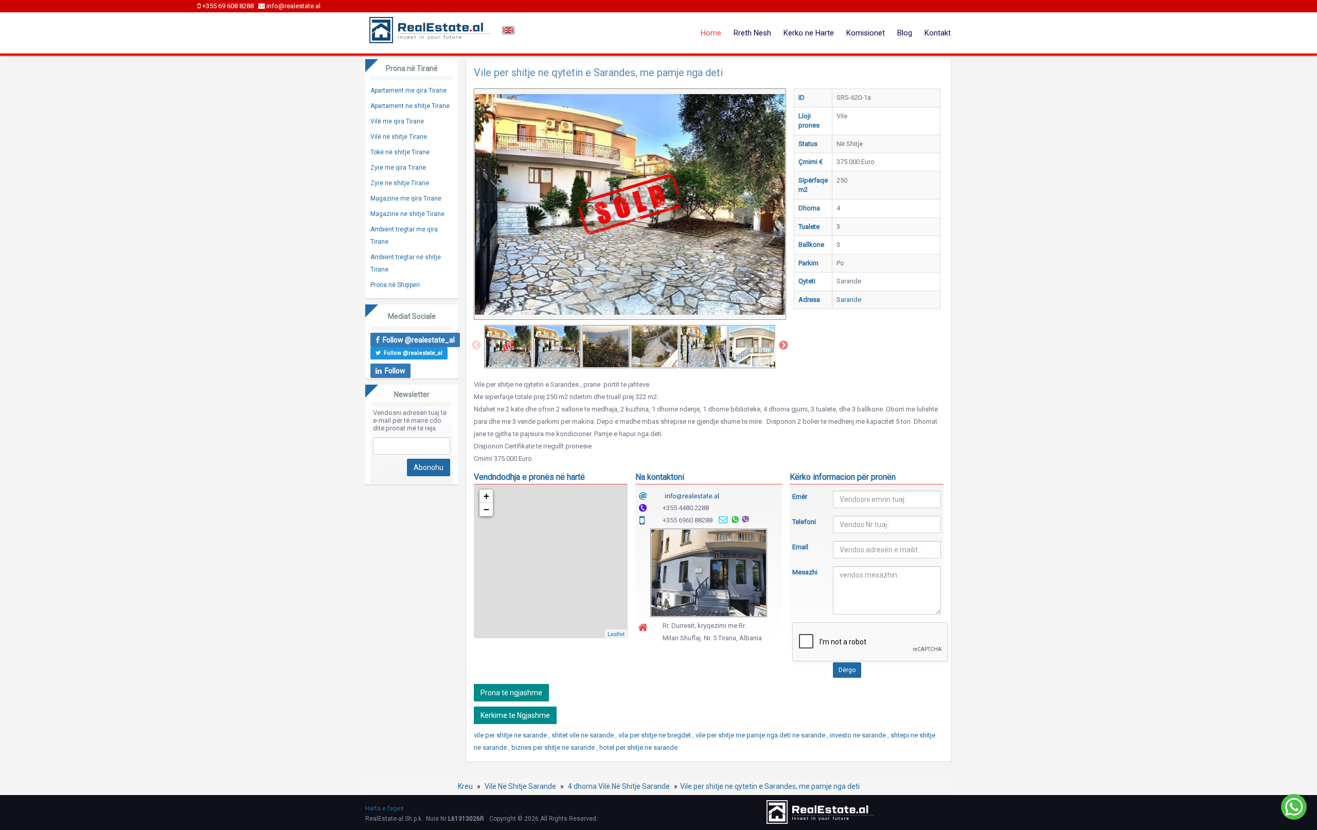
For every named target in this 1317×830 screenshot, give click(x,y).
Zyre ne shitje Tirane (399, 183)
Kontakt (937, 33)
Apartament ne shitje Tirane (410, 106)
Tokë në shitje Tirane (400, 152)
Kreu (465, 786)
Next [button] (783, 345)
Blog (904, 33)
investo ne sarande (858, 735)
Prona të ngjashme (511, 693)
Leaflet (616, 633)
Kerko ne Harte (809, 33)
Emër (799, 496)
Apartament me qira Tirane (408, 90)
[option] (508, 346)
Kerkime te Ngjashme (515, 715)
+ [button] (486, 496)
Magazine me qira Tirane (405, 198)
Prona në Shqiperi (395, 284)
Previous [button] (476, 345)
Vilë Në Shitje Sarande (520, 786)
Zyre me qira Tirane (398, 167)
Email (800, 547)
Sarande (849, 299)
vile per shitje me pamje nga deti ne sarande (761, 735)
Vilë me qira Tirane (397, 121)
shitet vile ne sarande (583, 735)
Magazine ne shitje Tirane (407, 214)
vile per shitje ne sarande (511, 735)
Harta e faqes (384, 808)
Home (711, 33)
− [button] (486, 509)
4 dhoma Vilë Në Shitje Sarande (619, 786)
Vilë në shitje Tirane (398, 136)
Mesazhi (804, 572)
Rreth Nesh (752, 33)
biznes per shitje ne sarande (553, 747)
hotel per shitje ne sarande (638, 747)
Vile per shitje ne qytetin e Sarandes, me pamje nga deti (770, 786)
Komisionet (865, 33)
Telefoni (804, 522)
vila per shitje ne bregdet (655, 735)
